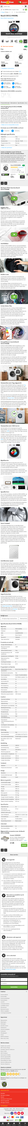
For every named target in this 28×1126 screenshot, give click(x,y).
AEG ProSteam (4, 1053)
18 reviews (20, 167)
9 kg (25, 385)
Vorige (3, 12)
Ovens (2, 1034)
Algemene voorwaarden (17, 1110)
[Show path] (12, 12)
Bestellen (3, 1093)
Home (7, 12)
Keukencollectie (4, 994)
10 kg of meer (11, 397)
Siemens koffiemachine (6, 1062)
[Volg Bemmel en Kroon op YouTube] (18, 1113)
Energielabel (6, 130)
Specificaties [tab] (21, 103)
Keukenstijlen (4, 996)
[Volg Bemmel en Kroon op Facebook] (11, 1113)
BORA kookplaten (5, 1036)
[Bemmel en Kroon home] (7, 2)
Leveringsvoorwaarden (6, 1012)
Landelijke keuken (5, 1005)
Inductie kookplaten (5, 1029)
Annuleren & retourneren (6, 1098)
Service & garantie (5, 1100)
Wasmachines (4, 1020)
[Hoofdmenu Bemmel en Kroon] (1, 6)
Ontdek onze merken (5, 1045)
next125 (2, 1002)
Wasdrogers (3, 1022)
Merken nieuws (5, 1042)
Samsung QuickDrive (5, 1058)
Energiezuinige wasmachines (9, 618)
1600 (2, 439)
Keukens (3, 991)
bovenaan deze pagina (10, 969)
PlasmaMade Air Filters (6, 1060)
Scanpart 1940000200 (15, 835)
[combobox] (13, 6)
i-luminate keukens (5, 1003)
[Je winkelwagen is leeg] (25, 6)
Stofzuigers (3, 1023)
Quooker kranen (4, 1025)
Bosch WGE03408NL (16, 165)
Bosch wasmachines (9, 18)
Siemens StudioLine (5, 1064)
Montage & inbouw (5, 1102)
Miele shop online (5, 1038)
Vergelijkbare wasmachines (8, 68)
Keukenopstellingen (5, 998)
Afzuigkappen (4, 1033)
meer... (25, 840)
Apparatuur (4, 1017)
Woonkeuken (4, 1007)
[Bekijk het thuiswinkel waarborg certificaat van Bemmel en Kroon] (22, 2)
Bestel (24, 845)
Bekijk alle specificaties (7, 147)
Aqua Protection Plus (7, 606)
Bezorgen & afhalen (5, 1095)
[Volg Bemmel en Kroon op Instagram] (15, 1113)
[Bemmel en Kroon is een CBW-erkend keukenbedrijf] (18, 1119)
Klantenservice (5, 1090)
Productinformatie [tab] (5, 103)
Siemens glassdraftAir (6, 1056)
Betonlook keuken (5, 1009)
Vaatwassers (3, 1027)
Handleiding (17, 130)
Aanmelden (14, 987)
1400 (8, 431)
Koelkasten (3, 1031)
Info (22, 177)
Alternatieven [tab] (13, 103)
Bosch (2, 18)
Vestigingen (4, 1105)
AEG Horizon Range (5, 1047)
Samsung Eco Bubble (5, 1055)
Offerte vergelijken (5, 1011)
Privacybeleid (8, 1110)
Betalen (2, 1097)
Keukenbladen (4, 1000)
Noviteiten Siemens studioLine (7, 1049)
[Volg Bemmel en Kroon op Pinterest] (22, 1113)
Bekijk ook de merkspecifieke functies (10, 124)
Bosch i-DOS (4, 1051)
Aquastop (15, 609)
